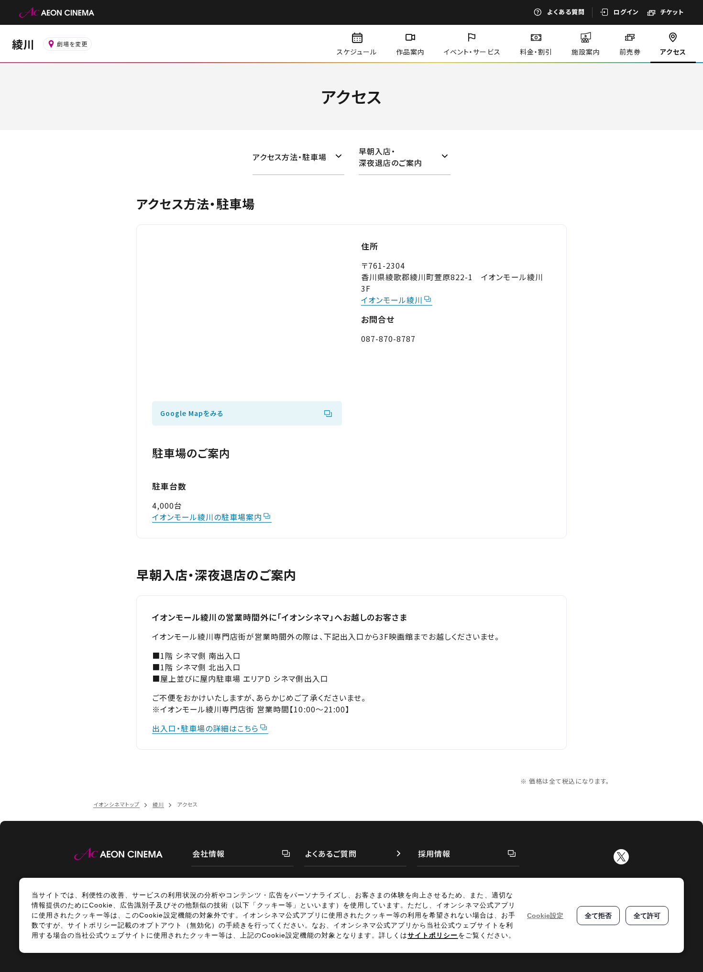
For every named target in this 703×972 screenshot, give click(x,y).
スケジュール (357, 51)
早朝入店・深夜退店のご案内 (390, 156)
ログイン (626, 11)
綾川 (23, 44)
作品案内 (410, 51)
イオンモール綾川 (392, 300)
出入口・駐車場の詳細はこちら (205, 728)
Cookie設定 (545, 915)
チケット (672, 11)
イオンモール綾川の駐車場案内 (207, 517)
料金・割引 (536, 51)
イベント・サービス (472, 51)
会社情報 (208, 853)
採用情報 (434, 853)
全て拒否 (598, 915)
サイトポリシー (432, 935)
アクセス (673, 51)
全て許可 (647, 915)
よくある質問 (566, 11)
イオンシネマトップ (116, 804)
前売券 (630, 51)
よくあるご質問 (331, 853)
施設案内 (585, 51)
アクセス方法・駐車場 (290, 157)
